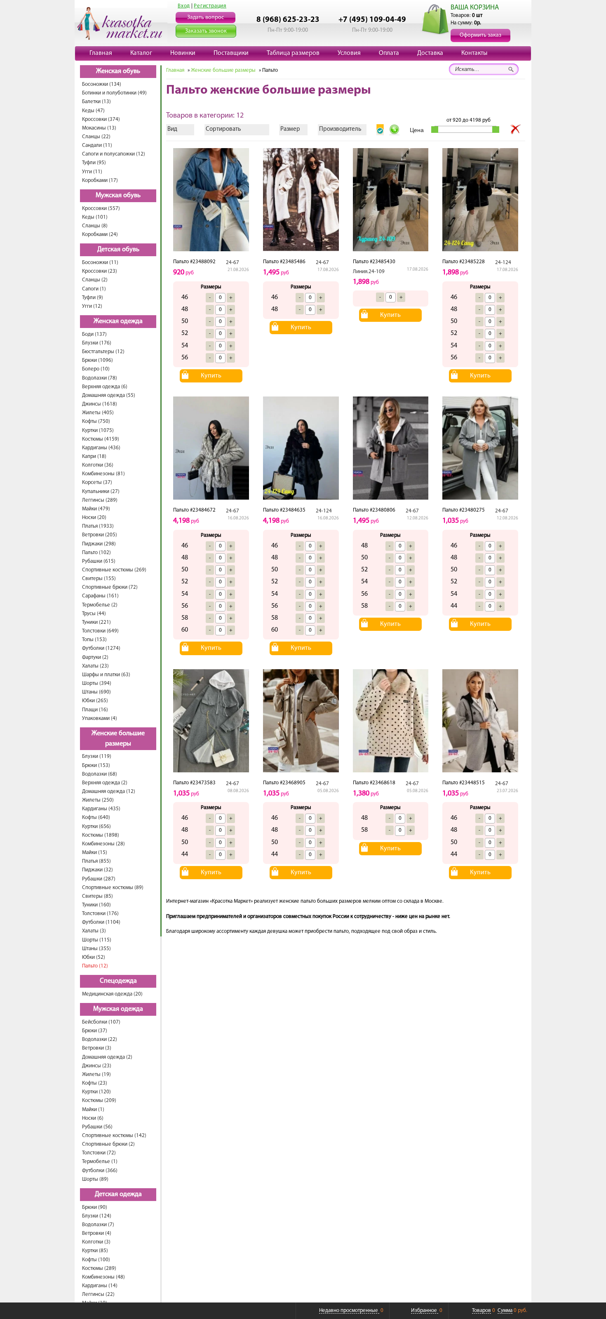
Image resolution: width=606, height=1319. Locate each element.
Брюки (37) (94, 1030)
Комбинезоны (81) (103, 474)
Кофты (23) (94, 1083)
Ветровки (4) (96, 1233)
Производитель (340, 129)
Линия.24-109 (369, 271)
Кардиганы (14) (99, 1285)
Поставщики (231, 53)
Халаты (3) (94, 931)
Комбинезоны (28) (103, 844)
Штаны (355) (96, 948)
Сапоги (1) (94, 289)
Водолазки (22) (99, 1039)
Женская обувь (118, 71)
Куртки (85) (95, 1250)
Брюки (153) (96, 765)
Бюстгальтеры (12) (103, 351)
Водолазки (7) (98, 1224)
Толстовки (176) (100, 913)
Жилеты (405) (98, 412)
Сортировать (223, 129)
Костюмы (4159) (100, 439)
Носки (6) (92, 1118)
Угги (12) (92, 306)
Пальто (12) (95, 966)
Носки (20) (94, 517)
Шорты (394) (96, 683)
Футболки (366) (99, 1170)
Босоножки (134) (101, 84)
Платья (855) (96, 861)
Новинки (182, 53)
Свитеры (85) (97, 896)
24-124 (503, 262)
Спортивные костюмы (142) (114, 1135)
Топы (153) (94, 639)
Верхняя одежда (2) (104, 783)
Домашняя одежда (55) (108, 395)
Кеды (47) (93, 110)
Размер (290, 129)
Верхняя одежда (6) (104, 386)
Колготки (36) (97, 465)
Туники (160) (96, 905)
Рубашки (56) (97, 1127)
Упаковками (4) (99, 718)
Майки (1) (93, 1109)
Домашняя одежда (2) (107, 1057)
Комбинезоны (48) (103, 1277)
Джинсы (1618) (99, 404)
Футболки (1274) (101, 648)
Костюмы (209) (99, 1100)
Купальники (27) (101, 491)
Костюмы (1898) (100, 835)
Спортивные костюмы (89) (112, 887)
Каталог (141, 53)
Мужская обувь (118, 195)
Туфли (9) (92, 297)
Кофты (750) (96, 421)
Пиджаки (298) (99, 544)
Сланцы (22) (96, 136)
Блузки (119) (96, 756)
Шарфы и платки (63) (106, 674)
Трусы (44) (94, 613)
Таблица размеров (293, 53)
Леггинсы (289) (99, 500)
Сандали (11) (97, 145)
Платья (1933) (98, 526)
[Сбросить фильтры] (515, 129)
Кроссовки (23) (99, 271)
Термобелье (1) (99, 1161)
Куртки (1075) (98, 430)
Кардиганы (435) (101, 809)
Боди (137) (94, 334)
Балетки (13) (96, 101)
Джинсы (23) (96, 1066)
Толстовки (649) (100, 631)
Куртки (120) (96, 1092)
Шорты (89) (95, 1179)
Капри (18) (94, 456)
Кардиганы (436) (101, 448)
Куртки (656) (96, 826)
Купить (211, 376)
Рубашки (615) (98, 561)
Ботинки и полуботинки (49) (114, 93)
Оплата (389, 53)
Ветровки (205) (99, 535)
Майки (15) (94, 852)
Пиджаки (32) (97, 870)
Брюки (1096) (97, 360)
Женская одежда (118, 321)
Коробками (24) (100, 234)
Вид (172, 129)
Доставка (430, 53)
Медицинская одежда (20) (112, 994)
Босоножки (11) (100, 262)
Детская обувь (118, 249)
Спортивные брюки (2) (108, 1144)
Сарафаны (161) (100, 596)
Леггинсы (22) (98, 1294)
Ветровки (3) (96, 1048)
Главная (100, 53)
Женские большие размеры (118, 738)
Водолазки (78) (99, 378)
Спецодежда (118, 981)
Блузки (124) (96, 1216)
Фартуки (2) (95, 657)
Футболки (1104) (101, 922)
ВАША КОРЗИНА (475, 7)
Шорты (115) (96, 940)
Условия (349, 53)
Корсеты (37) (97, 482)
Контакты (474, 53)
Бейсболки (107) (101, 1022)
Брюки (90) (94, 1207)
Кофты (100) (96, 1259)
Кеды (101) (95, 217)
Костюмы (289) (99, 1268)
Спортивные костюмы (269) (114, 570)
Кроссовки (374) (101, 119)
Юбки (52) (93, 957)
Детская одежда (118, 1194)
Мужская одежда (118, 1009)
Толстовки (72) (99, 1153)
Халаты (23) (95, 666)
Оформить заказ (480, 35)
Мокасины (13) (99, 128)
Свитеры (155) (99, 578)
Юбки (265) (95, 700)
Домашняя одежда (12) (108, 791)
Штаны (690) (96, 692)
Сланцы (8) (95, 226)
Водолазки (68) (99, 774)
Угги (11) (92, 172)
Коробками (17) (100, 180)
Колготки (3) (96, 1242)
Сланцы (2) (95, 280)
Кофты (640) (96, 817)
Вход (184, 6)
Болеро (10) (96, 369)
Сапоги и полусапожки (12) (113, 154)
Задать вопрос (205, 17)
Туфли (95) (94, 162)
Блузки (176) (96, 343)
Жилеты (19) (96, 1074)
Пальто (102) (96, 552)
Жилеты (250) (98, 800)
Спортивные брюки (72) (110, 587)
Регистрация (210, 6)
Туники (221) (96, 622)
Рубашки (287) (98, 879)
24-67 (232, 262)
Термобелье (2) (99, 605)
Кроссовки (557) (101, 208)
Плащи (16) (95, 710)
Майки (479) (96, 509)
